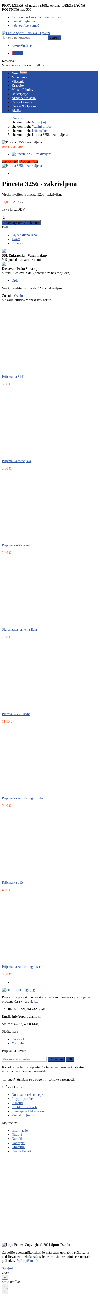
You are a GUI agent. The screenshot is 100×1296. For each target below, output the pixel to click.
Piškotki (17, 1103)
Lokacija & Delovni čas (28, 1111)
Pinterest (18, 243)
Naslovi (17, 1134)
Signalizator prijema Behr (19, 629)
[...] (36, 1001)
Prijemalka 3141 (13, 376)
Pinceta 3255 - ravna (16, 714)
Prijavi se (56, 1059)
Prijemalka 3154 (13, 882)
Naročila (17, 1139)
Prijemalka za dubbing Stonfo (22, 798)
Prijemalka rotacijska (16, 461)
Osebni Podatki (22, 1151)
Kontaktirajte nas (23, 21)
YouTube (18, 1043)
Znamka (7, 296)
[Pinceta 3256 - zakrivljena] (22, 166)
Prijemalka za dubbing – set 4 (22, 967)
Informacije (20, 1130)
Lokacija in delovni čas (36, 17)
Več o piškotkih (27, 1261)
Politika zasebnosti (24, 1107)
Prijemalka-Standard (16, 545)
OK (70, 1059)
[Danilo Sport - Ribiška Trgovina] (26, 33)
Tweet (16, 239)
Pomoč (25, 25)
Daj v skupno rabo (24, 235)
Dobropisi (18, 1143)
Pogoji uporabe (22, 1099)
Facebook (18, 1039)
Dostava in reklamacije (27, 1095)
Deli (5, 227)
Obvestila (18, 1147)
